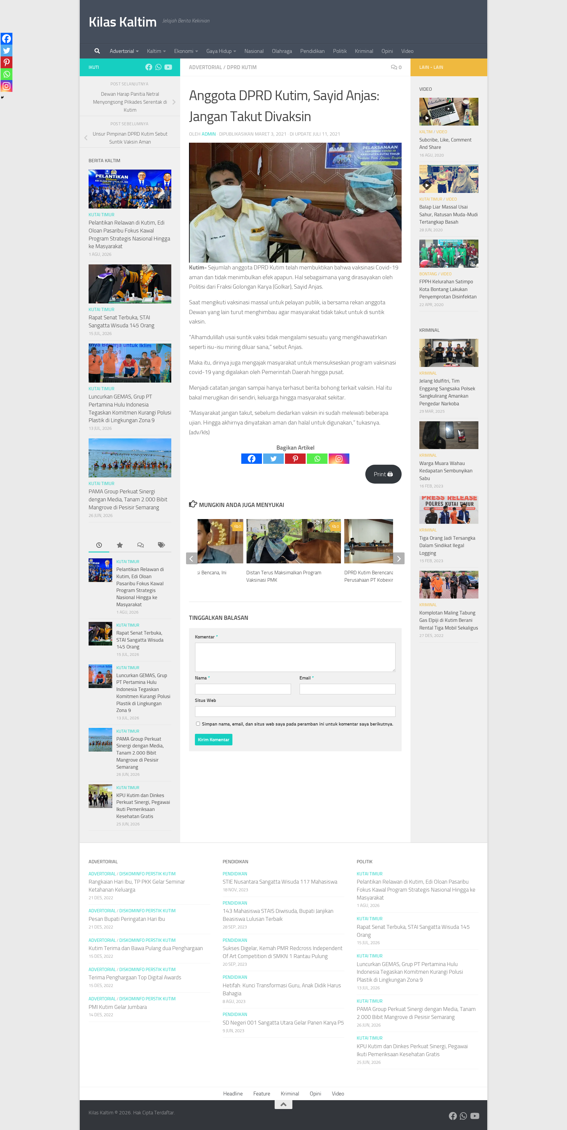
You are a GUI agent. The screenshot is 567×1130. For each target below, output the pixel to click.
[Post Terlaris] (119, 545)
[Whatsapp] (317, 458)
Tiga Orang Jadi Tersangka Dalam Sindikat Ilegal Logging (447, 545)
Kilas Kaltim (123, 21)
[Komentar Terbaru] (140, 545)
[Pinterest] (295, 458)
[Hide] (2, 97)
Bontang (428, 274)
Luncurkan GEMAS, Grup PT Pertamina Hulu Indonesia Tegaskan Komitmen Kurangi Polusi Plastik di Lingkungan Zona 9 (410, 972)
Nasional (254, 51)
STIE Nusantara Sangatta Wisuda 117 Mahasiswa (280, 881)
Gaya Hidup (219, 51)
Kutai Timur (101, 214)
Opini (387, 51)
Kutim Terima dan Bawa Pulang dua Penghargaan (146, 948)
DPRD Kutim (242, 67)
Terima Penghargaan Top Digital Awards (135, 977)
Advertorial (122, 51)
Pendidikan (312, 51)
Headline (233, 1093)
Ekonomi (183, 51)
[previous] (192, 558)
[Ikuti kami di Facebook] (148, 67)
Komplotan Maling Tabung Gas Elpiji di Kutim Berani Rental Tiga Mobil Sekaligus (448, 620)
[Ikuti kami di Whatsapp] (158, 67)
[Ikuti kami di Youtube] (167, 67)
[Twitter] (273, 458)
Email (306, 678)
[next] (399, 558)
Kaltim (154, 51)
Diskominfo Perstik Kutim (147, 874)
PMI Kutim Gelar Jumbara (118, 1007)
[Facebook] (251, 458)
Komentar (206, 637)
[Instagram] (339, 458)
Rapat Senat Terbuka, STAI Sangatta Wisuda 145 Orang (140, 640)
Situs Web (205, 700)
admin (209, 134)
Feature (261, 1093)
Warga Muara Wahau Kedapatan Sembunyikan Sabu (445, 470)
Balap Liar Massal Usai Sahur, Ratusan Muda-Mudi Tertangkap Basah (448, 214)
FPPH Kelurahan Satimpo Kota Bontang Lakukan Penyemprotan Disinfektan (448, 289)
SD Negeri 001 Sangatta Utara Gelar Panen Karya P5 (283, 1022)
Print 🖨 (383, 474)
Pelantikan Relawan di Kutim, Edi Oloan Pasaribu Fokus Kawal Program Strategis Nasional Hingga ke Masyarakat (416, 889)
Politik (340, 51)
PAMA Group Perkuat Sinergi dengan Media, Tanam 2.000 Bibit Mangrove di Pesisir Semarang (128, 499)
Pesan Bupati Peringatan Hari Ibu (127, 919)
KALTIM (426, 131)
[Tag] (161, 545)
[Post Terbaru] (99, 545)
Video (407, 51)
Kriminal (364, 51)
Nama (202, 678)
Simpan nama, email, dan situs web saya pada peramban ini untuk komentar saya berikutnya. (297, 724)
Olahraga (282, 51)
